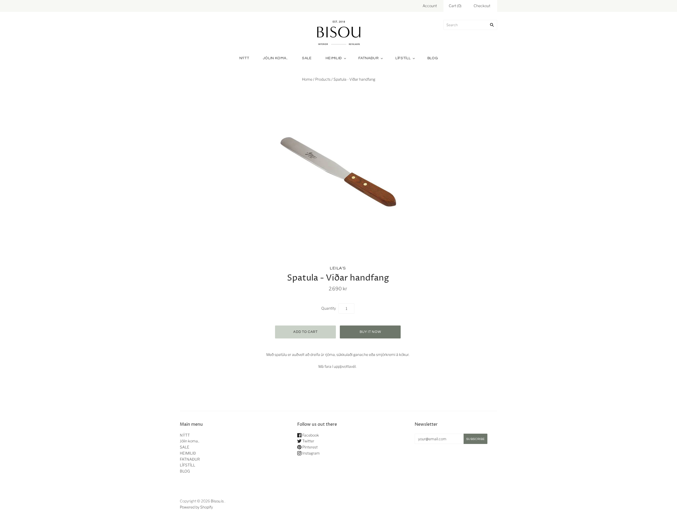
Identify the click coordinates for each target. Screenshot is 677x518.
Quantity (328, 308)
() (455, 5)
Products (323, 79)
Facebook (310, 435)
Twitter (307, 441)
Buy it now (370, 332)
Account (430, 5)
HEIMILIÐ (334, 58)
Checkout (482, 5)
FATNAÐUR (368, 58)
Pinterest (309, 447)
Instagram (310, 453)
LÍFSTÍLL (403, 58)
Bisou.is (217, 501)
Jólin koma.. (275, 58)
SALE (307, 58)
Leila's (338, 268)
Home (307, 79)
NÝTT (244, 58)
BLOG (432, 58)
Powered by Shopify (196, 507)
